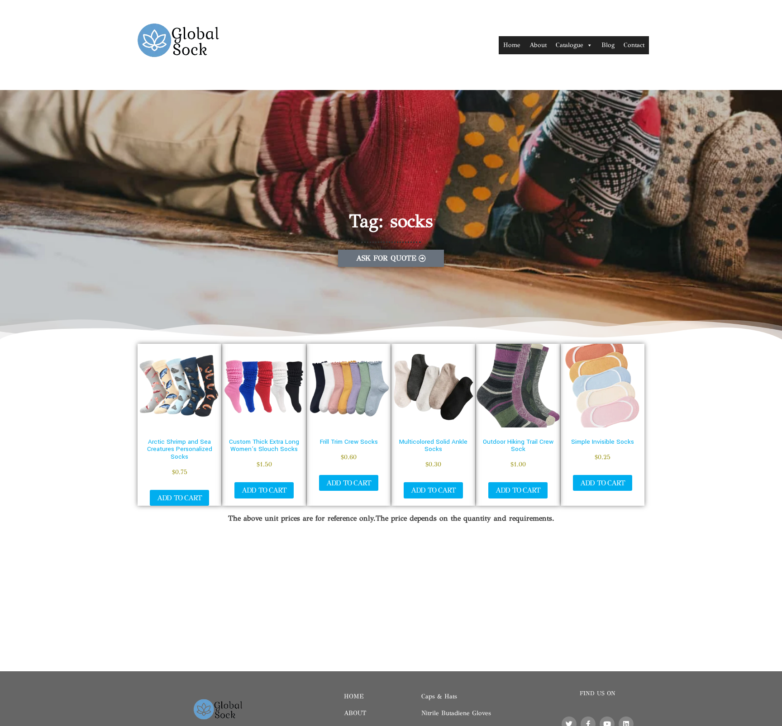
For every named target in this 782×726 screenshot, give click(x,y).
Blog (608, 45)
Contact (634, 45)
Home (511, 45)
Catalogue (569, 45)
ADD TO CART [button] (179, 497)
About (538, 45)
